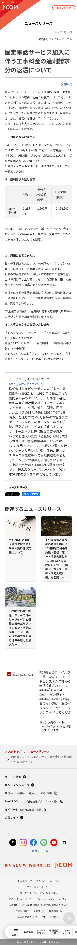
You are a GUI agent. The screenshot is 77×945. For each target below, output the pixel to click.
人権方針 (14, 905)
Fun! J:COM (32, 801)
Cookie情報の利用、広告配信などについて (45, 905)
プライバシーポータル (47, 881)
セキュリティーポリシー (21, 899)
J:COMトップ (13, 751)
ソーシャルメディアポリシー (53, 899)
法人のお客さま (25, 916)
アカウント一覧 (38, 851)
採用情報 (53, 910)
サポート (29, 793)
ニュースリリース (38, 751)
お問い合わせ (64, 7)
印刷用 (68, 84)
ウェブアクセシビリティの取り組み (38, 893)
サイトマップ (25, 881)
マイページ (23, 809)
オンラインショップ (17, 785)
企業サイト (12, 817)
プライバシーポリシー (38, 887)
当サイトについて (50, 916)
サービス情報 (13, 777)
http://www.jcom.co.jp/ (26, 383)
